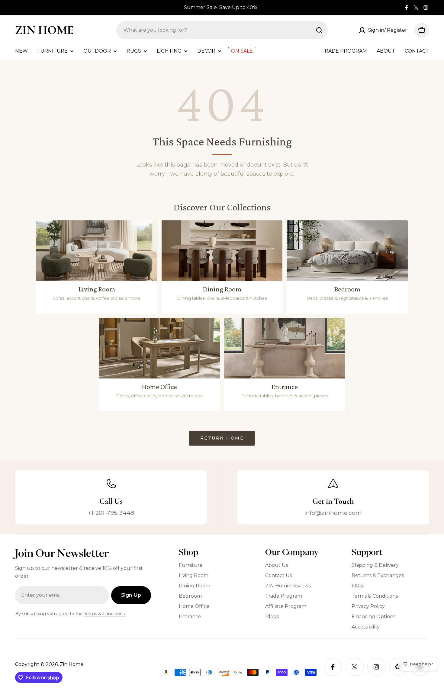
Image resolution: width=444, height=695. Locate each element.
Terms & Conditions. (105, 613)
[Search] (319, 30)
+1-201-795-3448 (111, 512)
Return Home (222, 438)
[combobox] (222, 30)
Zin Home (44, 30)
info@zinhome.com (333, 512)
